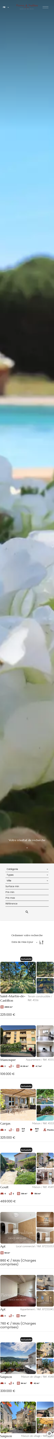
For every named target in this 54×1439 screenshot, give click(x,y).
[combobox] (27, 869)
